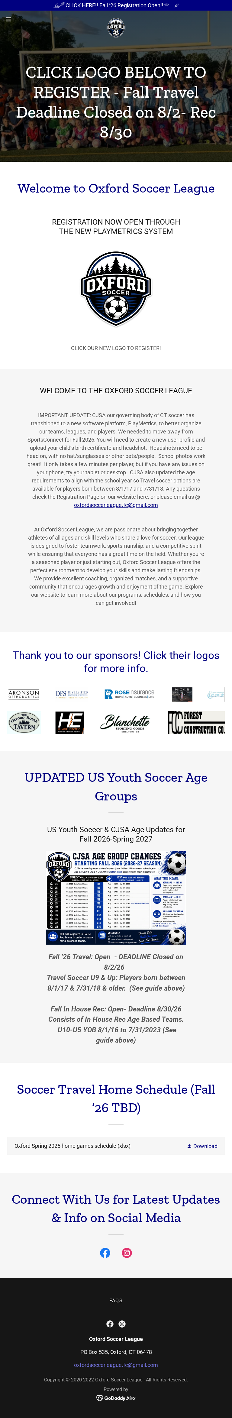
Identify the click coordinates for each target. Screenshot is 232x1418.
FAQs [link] (116, 1300)
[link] (116, 19)
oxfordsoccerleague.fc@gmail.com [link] (116, 1365)
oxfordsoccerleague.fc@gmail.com (116, 505)
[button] (19, 19)
